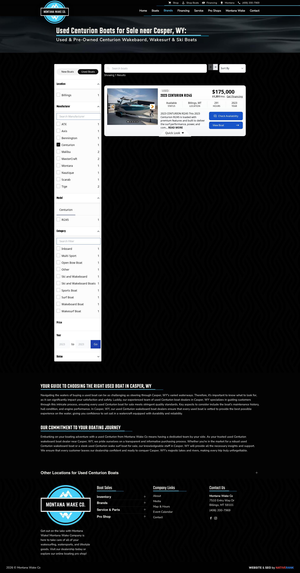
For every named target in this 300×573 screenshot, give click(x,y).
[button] (112, 106)
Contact (254, 10)
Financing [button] (184, 10)
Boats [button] (155, 10)
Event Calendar (163, 512)
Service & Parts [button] (108, 509)
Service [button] (198, 10)
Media (157, 501)
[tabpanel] (79, 219)
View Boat (218, 125)
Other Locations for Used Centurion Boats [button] (80, 472)
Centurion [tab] (65, 210)
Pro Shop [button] (104, 516)
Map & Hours (161, 506)
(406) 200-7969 (219, 510)
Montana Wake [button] (235, 10)
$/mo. (227, 96)
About (157, 496)
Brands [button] (168, 10)
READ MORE (175, 127)
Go (96, 344)
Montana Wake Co (221, 496)
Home (143, 10)
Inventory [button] (104, 496)
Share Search (236, 76)
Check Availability (228, 116)
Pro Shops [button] (214, 10)
